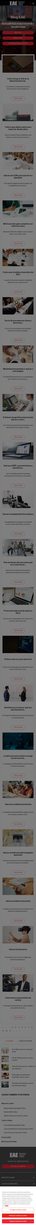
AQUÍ (6, 1205)
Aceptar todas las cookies (18, 1221)
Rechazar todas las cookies (18, 1215)
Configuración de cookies (18, 1209)
